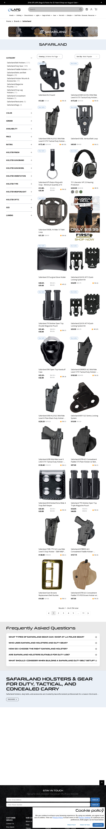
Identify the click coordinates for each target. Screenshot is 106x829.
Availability (11, 129)
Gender (9, 121)
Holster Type (12, 184)
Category (10, 58)
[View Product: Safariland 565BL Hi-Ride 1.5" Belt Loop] (52, 211)
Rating (9, 144)
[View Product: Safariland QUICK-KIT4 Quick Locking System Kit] (84, 305)
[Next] (88, 613)
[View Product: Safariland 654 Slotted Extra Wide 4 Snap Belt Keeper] (52, 484)
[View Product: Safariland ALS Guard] (52, 76)
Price (8, 136)
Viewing (42, 56)
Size (8, 207)
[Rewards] (87, 9)
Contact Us (10, 824)
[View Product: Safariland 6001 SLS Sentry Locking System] (84, 397)
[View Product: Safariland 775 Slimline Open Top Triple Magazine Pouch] (84, 484)
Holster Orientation (16, 176)
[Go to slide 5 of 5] (101, 2)
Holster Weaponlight (16, 192)
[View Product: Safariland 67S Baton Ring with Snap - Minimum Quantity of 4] (52, 164)
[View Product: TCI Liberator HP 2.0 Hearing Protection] (84, 164)
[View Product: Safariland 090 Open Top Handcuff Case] (52, 351)
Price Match (10, 827)
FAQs (27, 825)
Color (9, 113)
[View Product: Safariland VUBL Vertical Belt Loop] (84, 120)
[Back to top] (101, 782)
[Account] (91, 9)
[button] (72, 191)
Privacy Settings (85, 817)
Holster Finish (12, 152)
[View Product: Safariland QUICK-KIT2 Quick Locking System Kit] (84, 259)
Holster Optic (12, 199)
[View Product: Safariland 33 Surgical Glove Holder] (52, 259)
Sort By (79, 57)
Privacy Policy (58, 817)
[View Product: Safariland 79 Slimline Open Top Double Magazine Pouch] (52, 305)
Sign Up (95, 800)
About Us (29, 821)
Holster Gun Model (15, 168)
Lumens (9, 215)
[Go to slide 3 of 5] (4, 2)
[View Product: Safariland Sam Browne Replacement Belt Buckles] (52, 574)
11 (83, 613)
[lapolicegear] (14, 10)
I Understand (98, 825)
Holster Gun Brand (15, 160)
